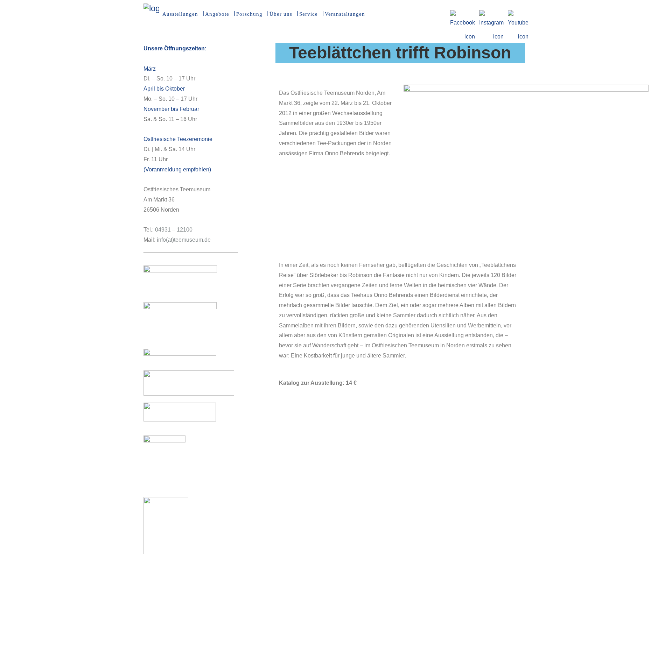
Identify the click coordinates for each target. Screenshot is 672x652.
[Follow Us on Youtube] (518, 14)
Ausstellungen (180, 14)
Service (308, 14)
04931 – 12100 (173, 230)
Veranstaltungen (345, 14)
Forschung (249, 14)
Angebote (217, 14)
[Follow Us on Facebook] (462, 14)
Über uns (281, 14)
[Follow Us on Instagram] (491, 14)
